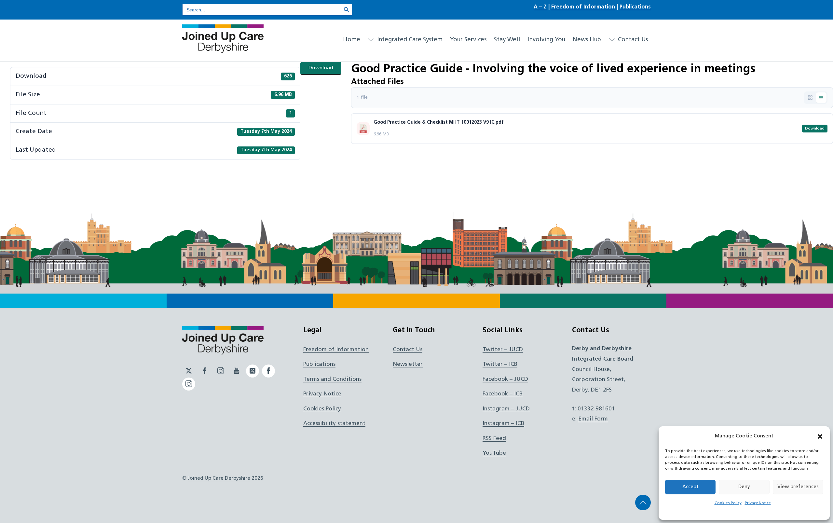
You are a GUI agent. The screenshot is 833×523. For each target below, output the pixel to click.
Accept (690, 487)
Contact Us (632, 40)
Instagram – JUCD (506, 409)
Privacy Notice (758, 503)
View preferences (798, 487)
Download (320, 68)
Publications (635, 7)
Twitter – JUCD (503, 349)
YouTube (494, 453)
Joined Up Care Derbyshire (219, 478)
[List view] (821, 97)
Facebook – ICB (503, 394)
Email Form (593, 419)
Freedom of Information (583, 7)
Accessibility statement (334, 423)
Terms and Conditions (332, 379)
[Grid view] (810, 97)
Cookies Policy (728, 503)
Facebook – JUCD (505, 379)
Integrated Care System (409, 40)
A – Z (540, 7)
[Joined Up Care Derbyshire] (223, 50)
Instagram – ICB (503, 423)
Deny (744, 487)
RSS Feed (494, 438)
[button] (820, 436)
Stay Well (507, 40)
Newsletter (408, 364)
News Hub (587, 40)
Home (351, 40)
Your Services (468, 40)
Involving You (546, 40)
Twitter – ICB (500, 364)
